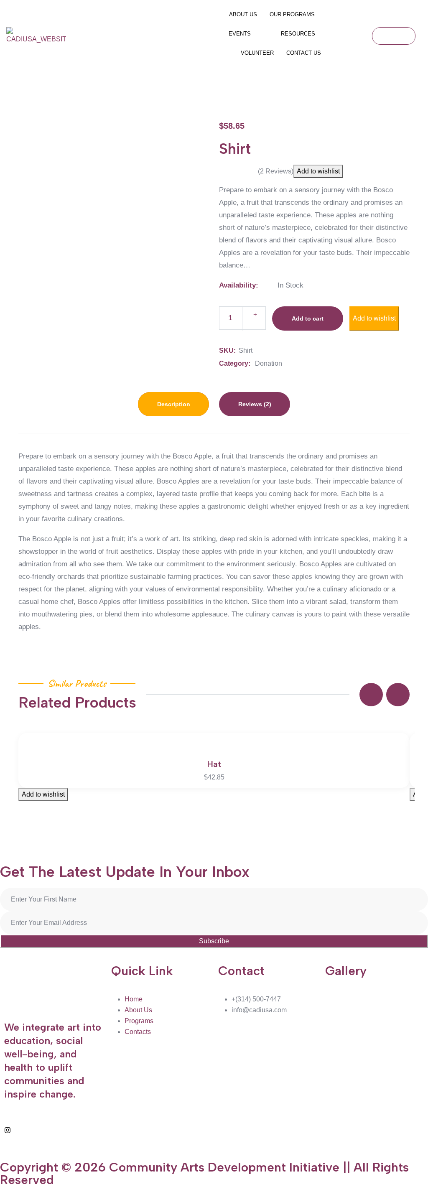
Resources (298, 34)
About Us (243, 14)
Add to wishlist (318, 171)
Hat (214, 764)
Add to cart (308, 318)
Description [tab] (173, 404)
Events (240, 34)
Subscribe (214, 941)
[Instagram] (7, 1129)
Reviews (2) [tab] (254, 404)
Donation (268, 363)
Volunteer (257, 53)
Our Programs (292, 14)
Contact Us (303, 53)
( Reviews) (275, 171)
